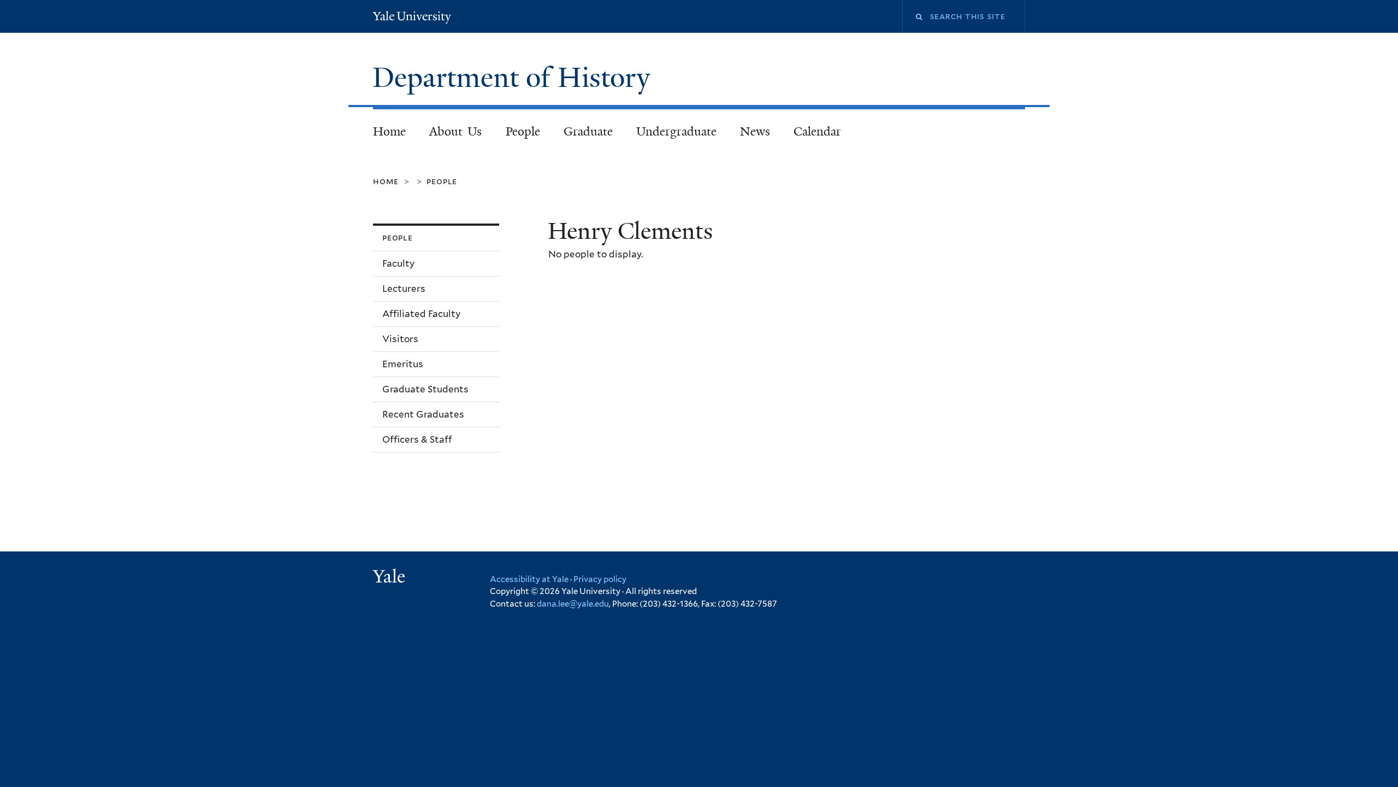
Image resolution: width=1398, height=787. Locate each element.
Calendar (817, 131)
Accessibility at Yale (529, 579)
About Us (455, 131)
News (755, 131)
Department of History (514, 78)
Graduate (588, 131)
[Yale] (390, 578)
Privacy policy (599, 579)
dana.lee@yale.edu (573, 604)
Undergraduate (676, 131)
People (523, 131)
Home (389, 131)
